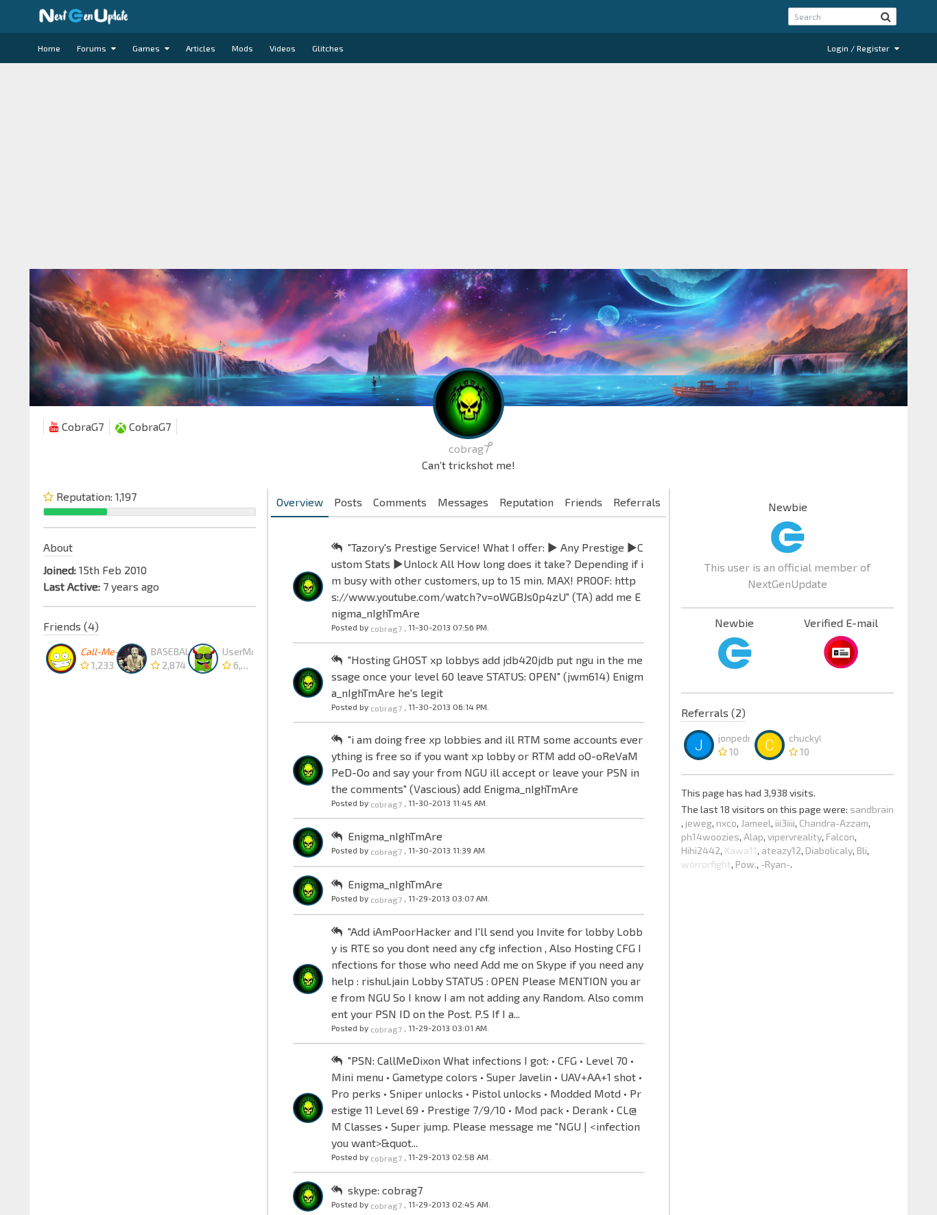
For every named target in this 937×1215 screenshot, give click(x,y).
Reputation (526, 501)
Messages (463, 501)
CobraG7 (81, 426)
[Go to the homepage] (83, 16)
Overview (299, 501)
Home (49, 48)
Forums (92, 48)
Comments (400, 501)
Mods (242, 48)
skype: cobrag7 (385, 1189)
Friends (583, 501)
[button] (886, 16)
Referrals (637, 501)
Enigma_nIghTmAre (395, 835)
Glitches (328, 48)
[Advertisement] (468, 166)
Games (147, 48)
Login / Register (859, 48)
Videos (283, 48)
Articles (200, 48)
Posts (348, 501)
